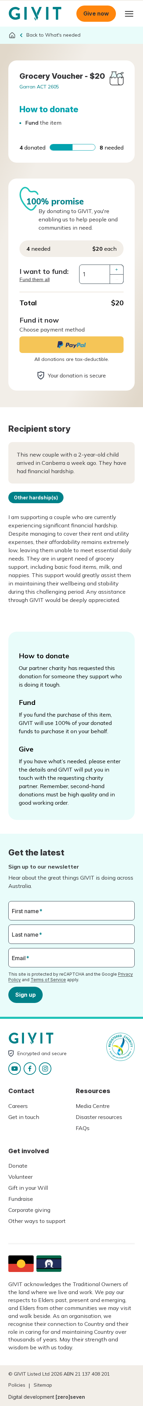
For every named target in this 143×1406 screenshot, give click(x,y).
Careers (18, 1105)
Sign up (25, 994)
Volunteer (20, 1176)
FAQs (83, 1128)
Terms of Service (48, 979)
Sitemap (43, 1385)
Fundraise (20, 1198)
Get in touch (23, 1116)
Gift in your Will (28, 1187)
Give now (96, 13)
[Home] (12, 35)
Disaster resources (99, 1116)
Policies (16, 1385)
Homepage (35, 14)
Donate (17, 1165)
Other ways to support (37, 1220)
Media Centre (93, 1105)
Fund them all (34, 279)
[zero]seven (70, 1397)
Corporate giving (29, 1209)
